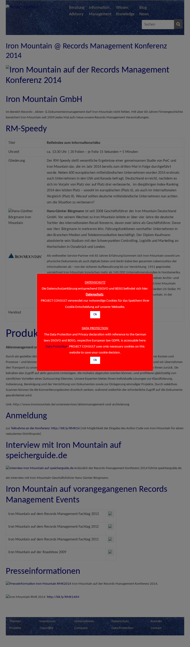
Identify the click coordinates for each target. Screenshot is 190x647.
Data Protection (56, 346)
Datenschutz (94, 295)
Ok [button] (95, 314)
